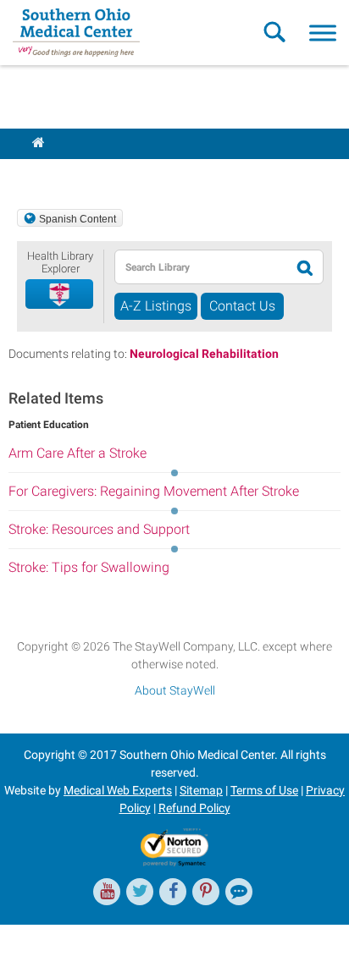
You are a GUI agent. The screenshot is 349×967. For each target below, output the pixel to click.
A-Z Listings (155, 306)
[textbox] (198, 266)
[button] (60, 294)
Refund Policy (194, 808)
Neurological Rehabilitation (204, 353)
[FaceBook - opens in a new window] (172, 891)
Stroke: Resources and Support (99, 529)
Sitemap (201, 790)
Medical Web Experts (118, 790)
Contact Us (242, 306)
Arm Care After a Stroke (77, 453)
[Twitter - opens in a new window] (139, 891)
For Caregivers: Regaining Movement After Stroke (153, 491)
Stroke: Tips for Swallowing (88, 567)
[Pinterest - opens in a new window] (205, 891)
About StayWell (175, 690)
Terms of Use (264, 790)
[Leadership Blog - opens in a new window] (238, 891)
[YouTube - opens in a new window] (106, 891)
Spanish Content (77, 219)
